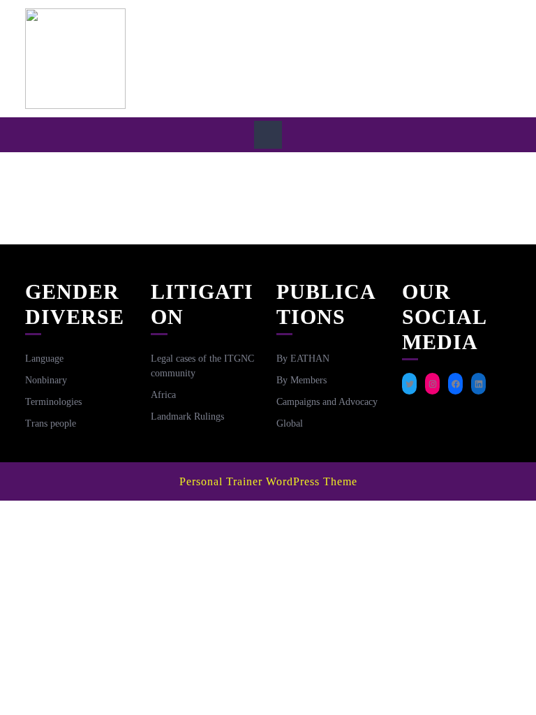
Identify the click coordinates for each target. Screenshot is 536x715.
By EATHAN (302, 358)
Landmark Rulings (187, 416)
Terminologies (53, 402)
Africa (163, 395)
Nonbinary (46, 380)
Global (289, 423)
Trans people (50, 423)
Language (44, 358)
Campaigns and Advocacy (327, 402)
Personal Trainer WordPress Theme (268, 481)
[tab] (268, 135)
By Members (301, 380)
